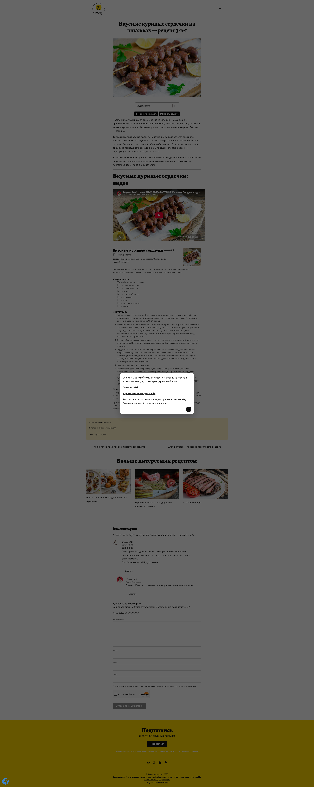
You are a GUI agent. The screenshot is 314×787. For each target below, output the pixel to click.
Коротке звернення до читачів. (139, 393)
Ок (189, 409)
